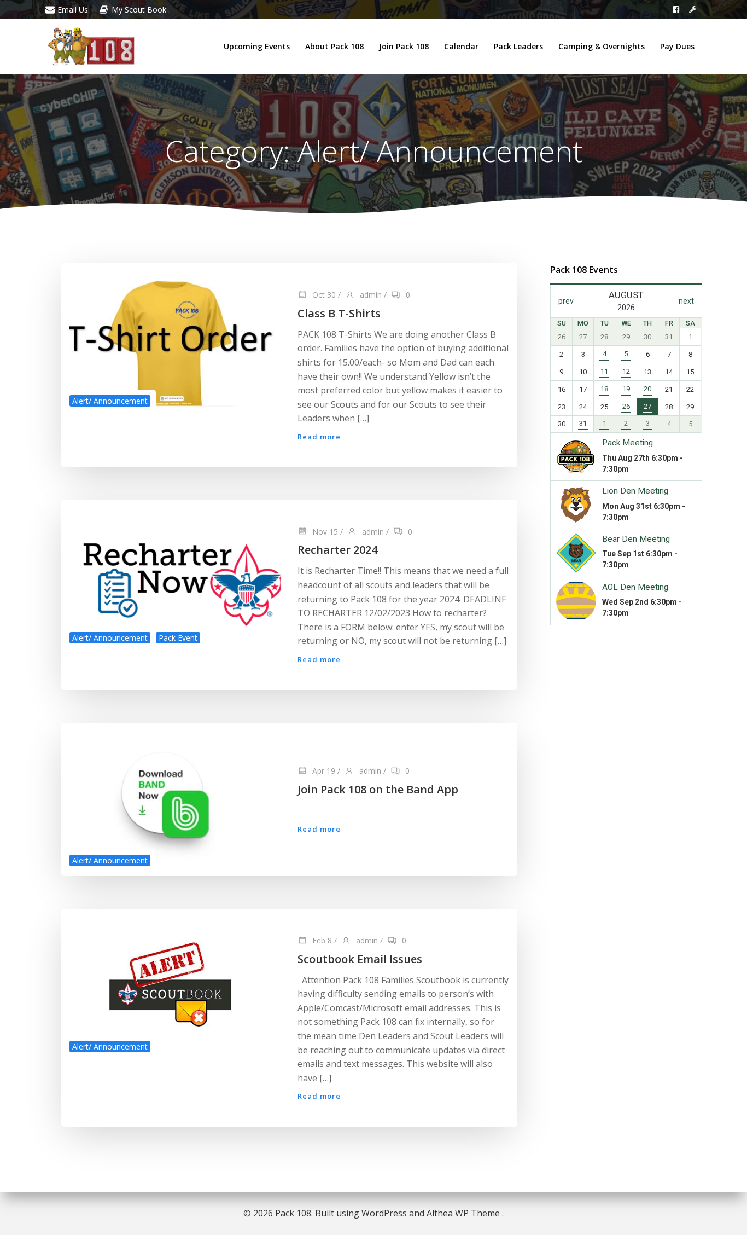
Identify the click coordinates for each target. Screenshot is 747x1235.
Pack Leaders (518, 46)
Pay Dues (677, 46)
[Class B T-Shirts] (175, 339)
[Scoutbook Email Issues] (175, 984)
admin (370, 294)
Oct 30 (323, 294)
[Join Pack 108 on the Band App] (175, 798)
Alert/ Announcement (110, 401)
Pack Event (178, 638)
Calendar (461, 46)
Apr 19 (322, 771)
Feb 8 (321, 940)
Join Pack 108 (404, 46)
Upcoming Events (257, 46)
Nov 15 (324, 531)
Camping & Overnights (601, 46)
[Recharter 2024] (175, 576)
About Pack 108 (334, 46)
